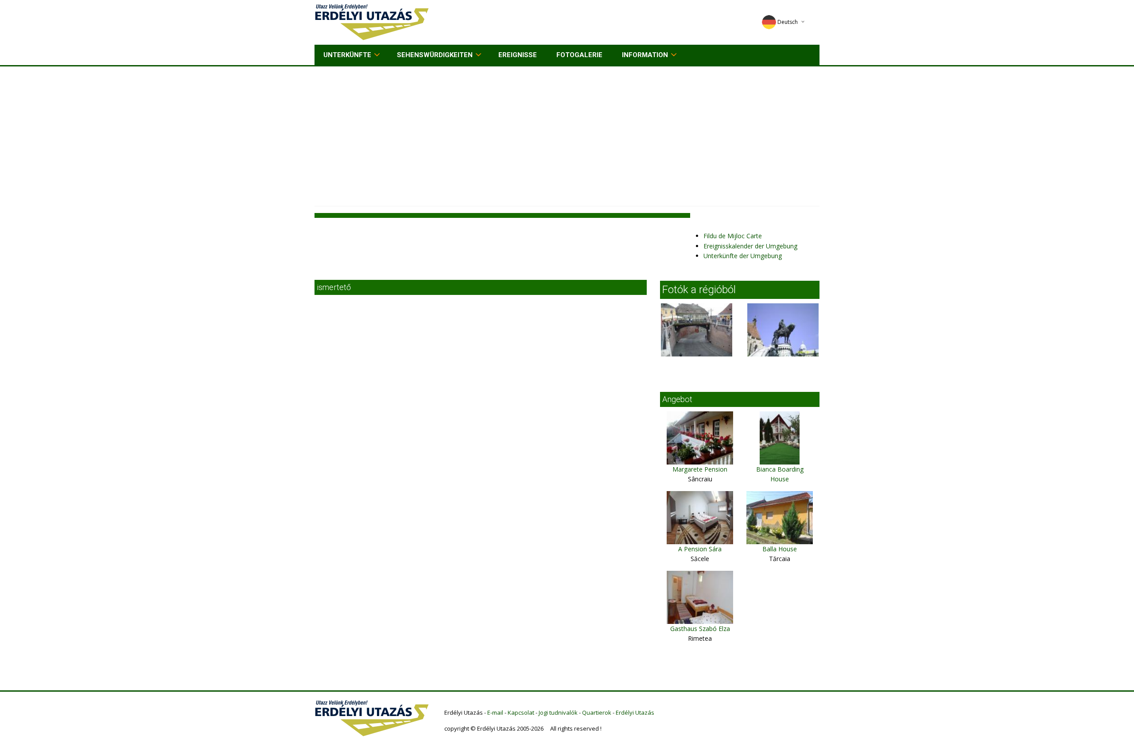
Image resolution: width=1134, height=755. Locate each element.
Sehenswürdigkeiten (435, 55)
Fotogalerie (579, 55)
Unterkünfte (347, 55)
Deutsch (787, 22)
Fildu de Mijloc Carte (732, 236)
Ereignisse (517, 55)
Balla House (779, 549)
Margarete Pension (699, 469)
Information (645, 55)
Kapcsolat (521, 712)
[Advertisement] (567, 133)
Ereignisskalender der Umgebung (750, 246)
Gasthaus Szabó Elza (700, 628)
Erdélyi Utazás (635, 712)
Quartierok (596, 712)
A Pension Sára (700, 549)
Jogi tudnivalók (558, 712)
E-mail (495, 712)
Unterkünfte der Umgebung (742, 256)
